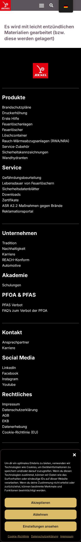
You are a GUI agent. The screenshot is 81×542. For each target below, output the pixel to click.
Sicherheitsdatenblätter (20, 189)
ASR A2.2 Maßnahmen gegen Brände (32, 205)
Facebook (10, 373)
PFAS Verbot (12, 305)
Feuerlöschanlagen (17, 124)
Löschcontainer (14, 135)
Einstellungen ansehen (40, 526)
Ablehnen (40, 514)
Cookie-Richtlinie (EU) (20, 432)
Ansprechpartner (15, 342)
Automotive (11, 265)
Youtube (9, 384)
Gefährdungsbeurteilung (21, 177)
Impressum (66, 536)
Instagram (10, 379)
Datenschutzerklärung (44, 536)
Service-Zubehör (15, 146)
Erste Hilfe (10, 118)
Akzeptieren (40, 503)
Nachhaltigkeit (13, 248)
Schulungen (11, 285)
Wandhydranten (15, 158)
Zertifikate (10, 200)
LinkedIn (9, 368)
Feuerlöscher (12, 130)
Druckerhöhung (14, 113)
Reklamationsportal (17, 211)
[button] (74, 455)
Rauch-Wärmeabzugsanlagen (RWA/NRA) (35, 141)
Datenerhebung (14, 426)
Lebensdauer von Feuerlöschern (28, 183)
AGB (5, 415)
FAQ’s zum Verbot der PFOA (24, 310)
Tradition (9, 243)
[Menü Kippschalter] (41, 5)
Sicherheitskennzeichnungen (25, 152)
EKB (5, 421)
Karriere (8, 254)
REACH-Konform (15, 260)
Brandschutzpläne (16, 107)
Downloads (11, 194)
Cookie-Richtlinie (18, 536)
